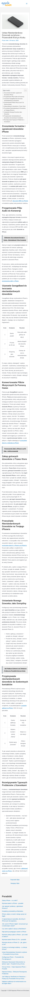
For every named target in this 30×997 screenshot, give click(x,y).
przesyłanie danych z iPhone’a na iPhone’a (14, 545)
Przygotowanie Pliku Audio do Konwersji (14, 96)
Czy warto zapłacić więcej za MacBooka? (14, 928)
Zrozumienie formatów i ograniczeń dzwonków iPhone (13, 93)
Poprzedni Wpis (15, 879)
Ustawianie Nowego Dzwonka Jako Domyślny (13, 113)
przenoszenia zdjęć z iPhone (10, 281)
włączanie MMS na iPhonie (20, 201)
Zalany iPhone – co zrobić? (10, 900)
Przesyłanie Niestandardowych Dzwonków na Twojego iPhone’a (15, 109)
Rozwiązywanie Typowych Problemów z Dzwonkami (14, 120)
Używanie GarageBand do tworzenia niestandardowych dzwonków (13, 99)
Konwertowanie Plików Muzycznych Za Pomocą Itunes (14, 103)
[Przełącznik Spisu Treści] (24, 90)
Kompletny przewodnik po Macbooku (12, 911)
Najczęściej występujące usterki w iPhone (14, 931)
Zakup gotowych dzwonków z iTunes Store (15, 106)
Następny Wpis (15, 883)
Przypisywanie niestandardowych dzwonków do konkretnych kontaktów (13, 117)
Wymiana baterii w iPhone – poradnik (12, 903)
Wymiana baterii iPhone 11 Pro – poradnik (14, 939)
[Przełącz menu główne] (27, 3)
